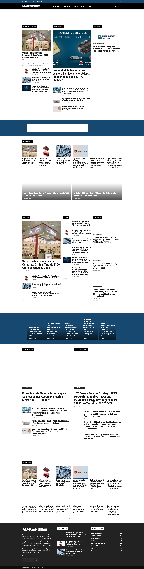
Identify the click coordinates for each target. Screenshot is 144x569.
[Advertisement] (58, 17)
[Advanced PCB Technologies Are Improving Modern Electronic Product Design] (80, 498)
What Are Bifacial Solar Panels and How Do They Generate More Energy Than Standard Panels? (46, 508)
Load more (71, 518)
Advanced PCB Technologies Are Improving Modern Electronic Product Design (78, 509)
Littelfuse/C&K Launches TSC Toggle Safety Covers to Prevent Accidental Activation (41, 70)
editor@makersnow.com (36, 556)
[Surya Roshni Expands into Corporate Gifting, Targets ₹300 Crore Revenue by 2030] (36, 40)
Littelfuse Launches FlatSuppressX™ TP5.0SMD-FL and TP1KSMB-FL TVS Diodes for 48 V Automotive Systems (113, 510)
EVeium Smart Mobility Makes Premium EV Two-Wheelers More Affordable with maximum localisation (102, 436)
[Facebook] (116, 6)
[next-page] (26, 96)
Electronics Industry (28, 255)
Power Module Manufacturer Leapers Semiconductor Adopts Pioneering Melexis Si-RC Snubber (71, 75)
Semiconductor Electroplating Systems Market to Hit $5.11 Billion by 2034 (41, 79)
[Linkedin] (32, 560)
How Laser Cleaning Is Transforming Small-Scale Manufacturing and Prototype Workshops (97, 509)
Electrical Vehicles (79, 387)
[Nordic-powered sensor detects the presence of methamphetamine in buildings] (57, 100)
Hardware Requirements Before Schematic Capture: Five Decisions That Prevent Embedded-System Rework (40, 88)
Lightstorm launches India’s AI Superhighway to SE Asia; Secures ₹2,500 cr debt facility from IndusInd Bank (80, 163)
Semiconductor (57, 64)
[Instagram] (118, 6)
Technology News (97, 286)
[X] (121, 6)
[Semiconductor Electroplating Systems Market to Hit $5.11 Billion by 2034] (26, 80)
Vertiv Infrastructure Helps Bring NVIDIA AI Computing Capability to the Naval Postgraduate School (29, 509)
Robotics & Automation (99, 43)
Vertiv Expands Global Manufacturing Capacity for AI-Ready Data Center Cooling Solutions (63, 509)
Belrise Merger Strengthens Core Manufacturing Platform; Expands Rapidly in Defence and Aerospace (107, 48)
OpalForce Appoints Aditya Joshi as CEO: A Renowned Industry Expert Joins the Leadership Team (75, 108)
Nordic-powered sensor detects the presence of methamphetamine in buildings (76, 99)
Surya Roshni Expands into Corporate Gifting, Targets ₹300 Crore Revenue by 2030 (35, 55)
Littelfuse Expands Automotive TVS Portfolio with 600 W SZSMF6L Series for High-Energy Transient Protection (102, 414)
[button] (120, 1)
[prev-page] (23, 96)
